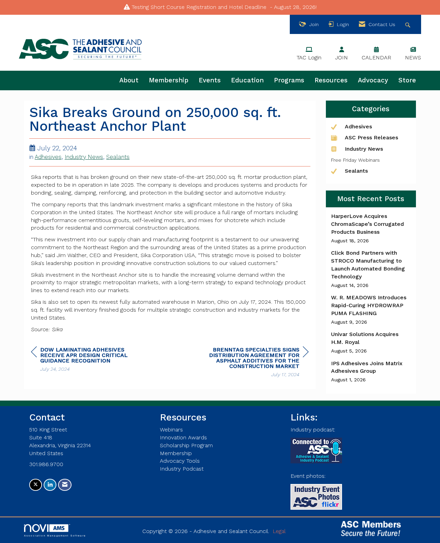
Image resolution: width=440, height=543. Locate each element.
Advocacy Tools (180, 461)
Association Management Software (55, 535)
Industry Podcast (182, 468)
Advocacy (373, 80)
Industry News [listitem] (364, 149)
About (129, 80)
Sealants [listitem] (356, 170)
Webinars (171, 429)
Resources (331, 80)
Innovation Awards (183, 437)
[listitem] (371, 228)
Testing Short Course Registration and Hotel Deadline (199, 7)
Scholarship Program (186, 445)
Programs (289, 80)
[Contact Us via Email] (65, 485)
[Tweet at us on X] (35, 485)
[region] (257, 363)
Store (407, 80)
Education (247, 80)
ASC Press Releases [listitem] (371, 137)
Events (210, 80)
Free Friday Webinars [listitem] (355, 160)
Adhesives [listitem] (358, 126)
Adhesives (48, 157)
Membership (168, 80)
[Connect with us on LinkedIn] (50, 485)
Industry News (84, 157)
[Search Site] (408, 24)
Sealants (118, 157)
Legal (279, 531)
